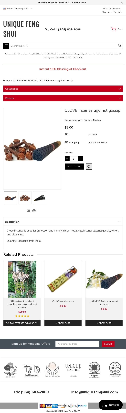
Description (12, 221)
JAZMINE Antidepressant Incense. (104, 303)
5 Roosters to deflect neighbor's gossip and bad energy (22, 304)
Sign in (106, 12)
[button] (11, 369)
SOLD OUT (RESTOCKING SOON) (22, 323)
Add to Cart (63, 323)
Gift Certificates (111, 8)
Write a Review (92, 120)
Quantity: (69, 152)
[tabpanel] (22, 293)
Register (118, 12)
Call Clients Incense (63, 301)
